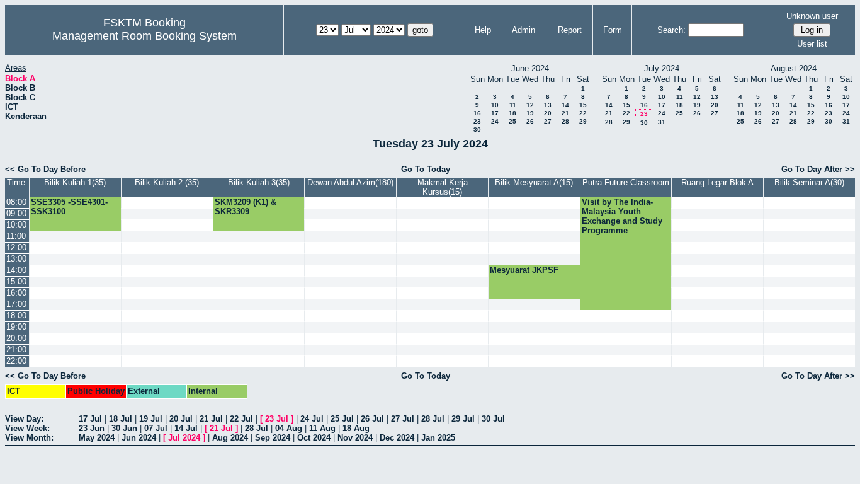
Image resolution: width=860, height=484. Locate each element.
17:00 (16, 304)
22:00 (16, 361)
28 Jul (432, 419)
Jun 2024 (139, 437)
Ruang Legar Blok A (717, 182)
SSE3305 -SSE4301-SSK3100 (69, 206)
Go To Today (425, 169)
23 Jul (276, 419)
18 (512, 113)
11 (512, 104)
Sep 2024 (272, 437)
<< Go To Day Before (45, 169)
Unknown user (812, 16)
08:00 (16, 202)
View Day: (24, 419)
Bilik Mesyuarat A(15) (534, 182)
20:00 (16, 338)
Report (570, 30)
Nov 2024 (355, 437)
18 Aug (356, 428)
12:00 (16, 247)
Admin (523, 30)
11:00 (16, 236)
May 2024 (97, 437)
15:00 (16, 281)
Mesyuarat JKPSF (524, 270)
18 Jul (120, 419)
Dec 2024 (397, 437)
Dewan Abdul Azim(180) (350, 182)
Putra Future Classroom (625, 182)
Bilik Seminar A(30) (809, 182)
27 (548, 121)
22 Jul (241, 419)
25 (512, 121)
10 (495, 104)
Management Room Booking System (144, 36)
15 (583, 104)
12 (530, 104)
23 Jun (92, 428)
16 (477, 113)
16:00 (16, 292)
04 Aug (288, 428)
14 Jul (186, 428)
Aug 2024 (230, 437)
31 (661, 121)
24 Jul (312, 419)
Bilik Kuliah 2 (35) (167, 182)
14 (565, 104)
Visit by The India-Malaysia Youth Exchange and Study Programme (622, 216)
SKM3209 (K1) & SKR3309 (245, 206)
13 (548, 104)
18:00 (16, 315)
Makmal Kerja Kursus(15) (442, 187)
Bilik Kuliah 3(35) (259, 182)
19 (530, 113)
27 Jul (402, 419)
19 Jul (150, 419)
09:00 (16, 213)
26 (530, 121)
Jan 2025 (438, 437)
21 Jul (211, 419)
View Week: (27, 428)
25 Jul (342, 419)
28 (565, 121)
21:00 (16, 349)
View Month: (29, 437)
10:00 (16, 224)
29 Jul (463, 419)
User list (812, 44)
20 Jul (181, 419)
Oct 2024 (314, 437)
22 (583, 113)
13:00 (16, 258)
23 (477, 121)
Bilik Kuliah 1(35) (75, 182)
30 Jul (493, 419)
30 (477, 129)
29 (583, 121)
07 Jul (155, 428)
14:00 (16, 270)
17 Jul (90, 419)
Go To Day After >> (818, 169)
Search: (671, 30)
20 (548, 113)
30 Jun (124, 428)
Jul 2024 (184, 437)
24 (495, 121)
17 (495, 113)
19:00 (16, 326)
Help (483, 30)
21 (565, 113)
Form (612, 30)
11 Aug (322, 428)
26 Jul (372, 419)
